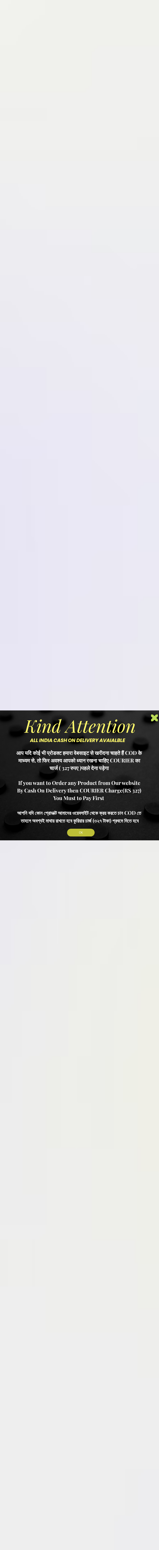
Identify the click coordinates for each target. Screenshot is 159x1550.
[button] (154, 718)
